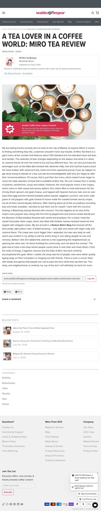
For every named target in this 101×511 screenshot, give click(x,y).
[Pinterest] (14, 504)
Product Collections (55, 460)
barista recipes (8, 51)
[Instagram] (7, 504)
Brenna (32, 57)
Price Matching (9, 451)
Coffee (5, 388)
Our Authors (27, 73)
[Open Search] (92, 12)
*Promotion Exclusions (13, 446)
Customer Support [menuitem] (83, 21)
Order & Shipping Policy (14, 436)
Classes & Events (54, 446)
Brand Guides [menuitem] (42, 21)
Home (4, 29)
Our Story (88, 427)
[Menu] (4, 12)
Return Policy (9, 441)
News (4, 398)
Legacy (18, 51)
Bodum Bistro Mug (61, 225)
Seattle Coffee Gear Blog (16, 29)
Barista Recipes (8, 383)
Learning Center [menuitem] (26, 21)
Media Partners (91, 441)
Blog (47, 432)
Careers (87, 436)
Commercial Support (12, 432)
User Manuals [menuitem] (58, 21)
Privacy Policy (90, 451)
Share (8, 291)
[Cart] (97, 12)
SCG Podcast (52, 436)
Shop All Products (54, 455)
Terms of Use (90, 446)
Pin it (20, 291)
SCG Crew (88, 432)
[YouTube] (22, 504)
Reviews (5, 404)
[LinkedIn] (18, 504)
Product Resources (55, 451)
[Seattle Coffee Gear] (50, 13)
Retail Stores (51, 441)
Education (6, 393)
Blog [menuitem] (70, 21)
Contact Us (7, 427)
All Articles (6, 377)
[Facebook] (10, 504)
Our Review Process (12, 73)
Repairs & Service (54, 427)
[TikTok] (3, 504)
